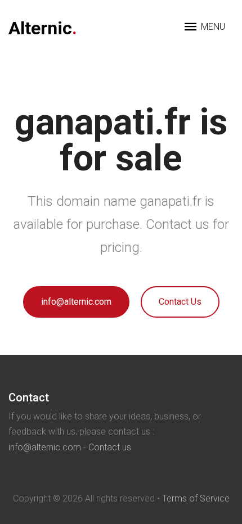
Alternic (42, 28)
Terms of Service (196, 498)
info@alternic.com (76, 301)
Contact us (109, 447)
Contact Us (180, 301)
